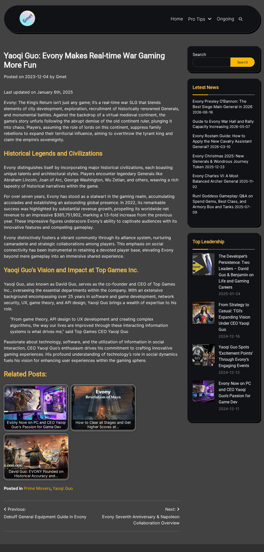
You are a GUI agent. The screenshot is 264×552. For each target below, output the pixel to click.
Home (177, 18)
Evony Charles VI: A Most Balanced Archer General (215, 178)
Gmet (61, 76)
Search (199, 54)
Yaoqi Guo (63, 488)
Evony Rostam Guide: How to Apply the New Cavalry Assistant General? (222, 141)
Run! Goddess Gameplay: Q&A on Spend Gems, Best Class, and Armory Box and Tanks (223, 201)
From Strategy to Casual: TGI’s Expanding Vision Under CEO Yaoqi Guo (234, 317)
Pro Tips (196, 19)
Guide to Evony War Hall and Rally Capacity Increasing (223, 124)
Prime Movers (37, 488)
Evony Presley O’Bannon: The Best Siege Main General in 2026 (222, 104)
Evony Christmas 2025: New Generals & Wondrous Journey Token (220, 161)
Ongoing (225, 18)
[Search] (240, 19)
